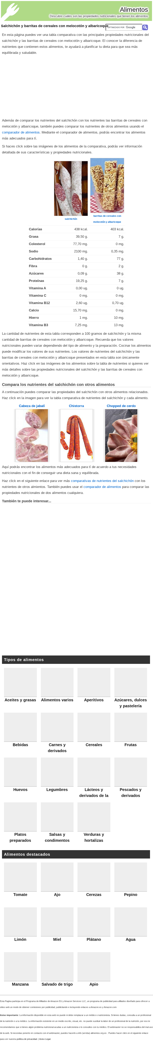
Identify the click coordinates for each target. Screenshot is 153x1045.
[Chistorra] (76, 435)
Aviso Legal (44, 1039)
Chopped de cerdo (121, 406)
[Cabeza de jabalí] (32, 435)
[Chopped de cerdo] (121, 435)
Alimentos (134, 9)
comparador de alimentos (21, 132)
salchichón (71, 219)
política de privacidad (27, 1039)
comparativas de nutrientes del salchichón (102, 481)
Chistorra (76, 406)
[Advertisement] (76, 86)
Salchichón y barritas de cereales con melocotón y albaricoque (54, 26)
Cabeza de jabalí (32, 406)
